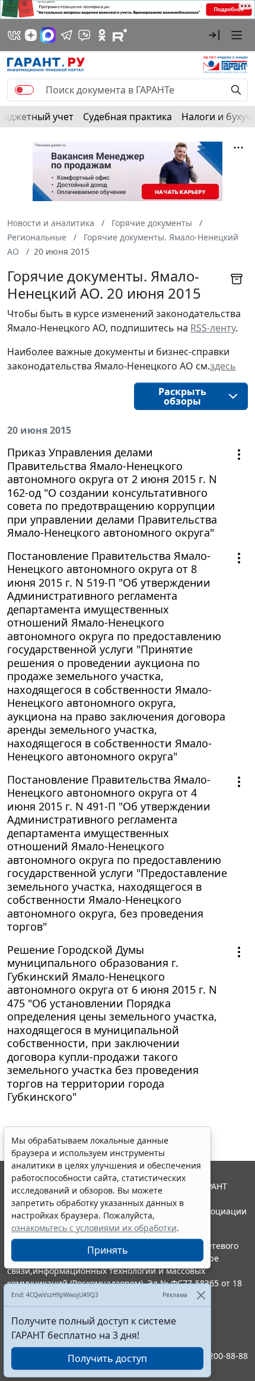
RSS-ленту (212, 327)
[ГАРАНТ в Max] (48, 35)
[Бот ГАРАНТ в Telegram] (84, 35)
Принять (107, 1250)
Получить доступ (107, 1358)
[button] (214, 35)
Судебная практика (127, 116)
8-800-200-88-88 (216, 1355)
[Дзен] (31, 35)
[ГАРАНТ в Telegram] (66, 35)
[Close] (201, 1295)
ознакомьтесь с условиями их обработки (94, 1227)
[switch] (24, 90)
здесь (223, 365)
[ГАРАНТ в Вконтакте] (14, 35)
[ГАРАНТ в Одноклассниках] (102, 35)
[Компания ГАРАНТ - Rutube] (120, 35)
